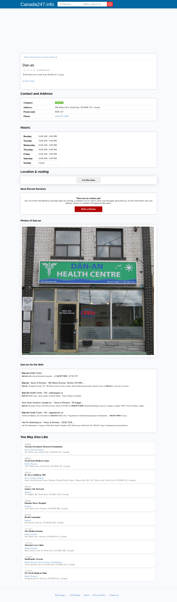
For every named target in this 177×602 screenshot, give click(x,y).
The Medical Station (34, 531)
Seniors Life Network (34, 489)
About (86, 595)
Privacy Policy (99, 595)
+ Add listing (74, 595)
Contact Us (114, 595)
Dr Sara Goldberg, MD (35, 475)
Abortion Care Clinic (34, 545)
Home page (60, 595)
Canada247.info (37, 4)
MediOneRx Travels (34, 559)
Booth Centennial (32, 517)
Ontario (26, 57)
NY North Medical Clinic (36, 573)
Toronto (45, 57)
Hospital (59, 103)
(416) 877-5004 (28, 81)
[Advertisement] (88, 30)
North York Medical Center (37, 461)
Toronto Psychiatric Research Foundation (43, 447)
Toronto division (36, 57)
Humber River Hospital (35, 503)
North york (53, 57)
